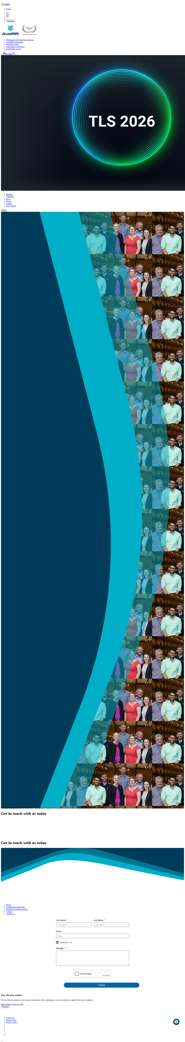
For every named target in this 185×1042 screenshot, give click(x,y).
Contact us (10, 914)
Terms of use (11, 1020)
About (8, 201)
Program (9, 194)
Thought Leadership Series (16, 909)
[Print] (7, 19)
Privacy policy (11, 1022)
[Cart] (4, 54)
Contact (9, 204)
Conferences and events (15, 907)
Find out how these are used (12, 1004)
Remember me (66, 942)
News (8, 199)
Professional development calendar (20, 40)
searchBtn (5, 5)
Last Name (98, 920)
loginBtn (9, 54)
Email (58, 931)
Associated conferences (15, 47)
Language (10, 21)
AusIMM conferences (14, 42)
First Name (61, 920)
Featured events (12, 44)
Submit (101, 985)
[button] (2, 1040)
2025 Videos (11, 206)
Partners (10, 197)
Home (8, 9)
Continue (5, 1007)
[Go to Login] (13, 54)
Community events (13, 49)
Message (60, 948)
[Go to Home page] (20, 36)
